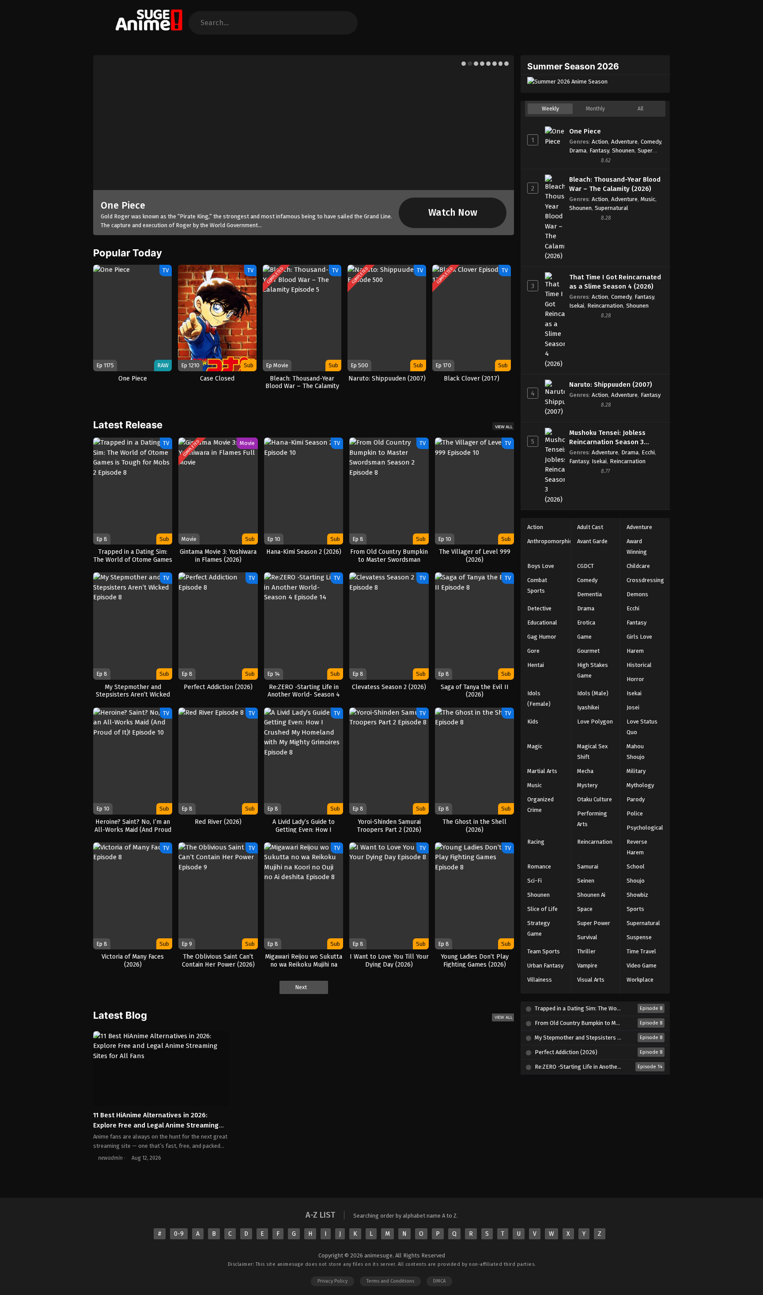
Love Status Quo (642, 726)
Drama (577, 150)
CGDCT (585, 566)
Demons (637, 594)
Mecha (585, 771)
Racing (535, 841)
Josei (633, 707)
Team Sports (543, 951)
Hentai (535, 665)
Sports (635, 909)
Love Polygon (595, 721)
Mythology (640, 785)
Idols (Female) (539, 698)
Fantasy (599, 150)
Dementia (589, 594)
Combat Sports (537, 585)
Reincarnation (605, 305)
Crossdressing (645, 580)
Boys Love (540, 566)
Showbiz (637, 894)
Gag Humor (541, 636)
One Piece (123, 205)
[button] (463, 63)
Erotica (586, 622)
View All (504, 426)
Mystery (587, 785)
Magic (534, 746)
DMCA (439, 1281)
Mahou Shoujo (636, 751)
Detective (539, 608)
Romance (539, 866)
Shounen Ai (591, 894)
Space (585, 909)
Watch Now (452, 212)
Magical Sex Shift (592, 751)
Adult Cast (590, 527)
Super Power (593, 923)
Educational (542, 622)
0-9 (179, 1234)
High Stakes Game (592, 670)
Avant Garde (592, 541)
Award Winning (637, 546)
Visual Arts (590, 979)
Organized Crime (540, 804)
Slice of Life (542, 909)
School (636, 866)
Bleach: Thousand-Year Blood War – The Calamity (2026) (615, 184)
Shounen (623, 150)
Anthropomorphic (549, 541)
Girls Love (639, 636)
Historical (639, 665)
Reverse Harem (637, 847)
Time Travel (641, 951)
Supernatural (611, 208)
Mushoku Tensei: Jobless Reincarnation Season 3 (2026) (607, 438)
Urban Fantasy (545, 965)
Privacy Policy (332, 1281)
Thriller (586, 951)
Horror (635, 679)
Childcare (638, 566)
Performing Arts (592, 818)
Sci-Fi (534, 880)
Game (584, 636)
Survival (587, 937)
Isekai (576, 305)
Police (635, 813)
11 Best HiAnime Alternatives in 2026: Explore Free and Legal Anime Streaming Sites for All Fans (156, 1125)
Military (636, 771)
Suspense (639, 937)
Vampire (587, 965)
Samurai (587, 866)
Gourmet (588, 651)
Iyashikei (588, 707)
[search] (343, 22)
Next (301, 987)
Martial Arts (542, 771)
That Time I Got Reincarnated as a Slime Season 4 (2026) (615, 281)
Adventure (624, 141)
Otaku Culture (594, 799)
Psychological (645, 827)
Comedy (651, 141)
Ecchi (648, 452)
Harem (635, 651)
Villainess (539, 979)
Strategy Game (538, 928)
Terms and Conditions (390, 1281)
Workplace (640, 979)
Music (648, 199)
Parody (636, 799)
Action (600, 141)
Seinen (585, 880)
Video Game (642, 965)
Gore (533, 651)
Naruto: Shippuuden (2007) (610, 384)
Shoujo (636, 880)
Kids (532, 721)
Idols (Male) (592, 693)
